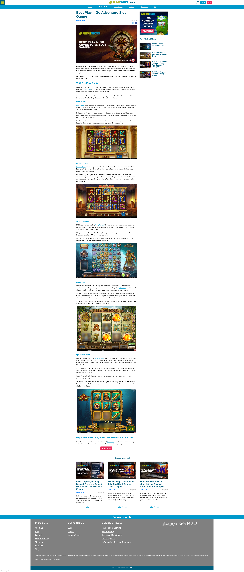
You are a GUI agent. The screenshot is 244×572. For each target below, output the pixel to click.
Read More (90, 507)
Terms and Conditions (112, 535)
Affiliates (39, 545)
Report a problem (6, 571)
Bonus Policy (108, 531)
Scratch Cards (74, 535)
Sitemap (39, 542)
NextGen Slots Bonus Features (158, 44)
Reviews (131, 7)
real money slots (57, 555)
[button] (2, 2)
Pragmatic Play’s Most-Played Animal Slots (159, 54)
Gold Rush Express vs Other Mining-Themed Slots (159, 73)
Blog (37, 549)
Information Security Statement (116, 542)
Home (90, 7)
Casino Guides (118, 7)
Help (37, 531)
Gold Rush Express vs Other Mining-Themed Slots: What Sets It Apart (152, 484)
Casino (71, 531)
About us (39, 527)
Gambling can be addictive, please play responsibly (47, 559)
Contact (38, 535)
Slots (70, 527)
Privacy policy (108, 538)
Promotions (144, 7)
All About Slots (102, 7)
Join (209, 2)
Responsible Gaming (111, 527)
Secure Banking (42, 538)
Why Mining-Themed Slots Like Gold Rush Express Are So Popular (159, 64)
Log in (203, 2)
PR (155, 7)
